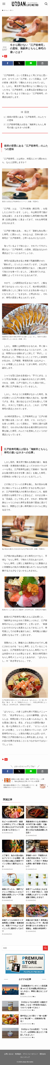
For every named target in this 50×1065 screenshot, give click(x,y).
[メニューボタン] (4, 4)
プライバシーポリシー (30, 1054)
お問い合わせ (8, 1054)
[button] (7, 63)
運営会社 (43, 1054)
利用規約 (18, 1054)
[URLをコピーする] (42, 63)
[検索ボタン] (46, 4)
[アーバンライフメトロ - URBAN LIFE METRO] (25, 4)
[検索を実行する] (45, 948)
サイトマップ (25, 1057)
